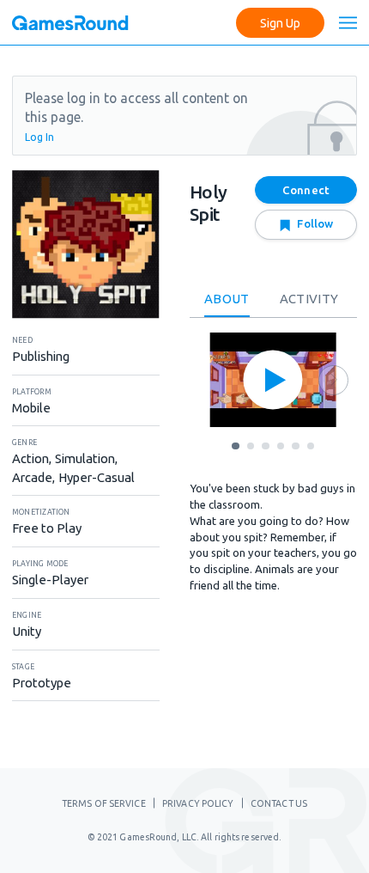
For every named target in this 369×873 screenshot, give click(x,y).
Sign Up (280, 23)
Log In (39, 137)
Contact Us (279, 803)
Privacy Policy (197, 803)
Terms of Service (104, 803)
